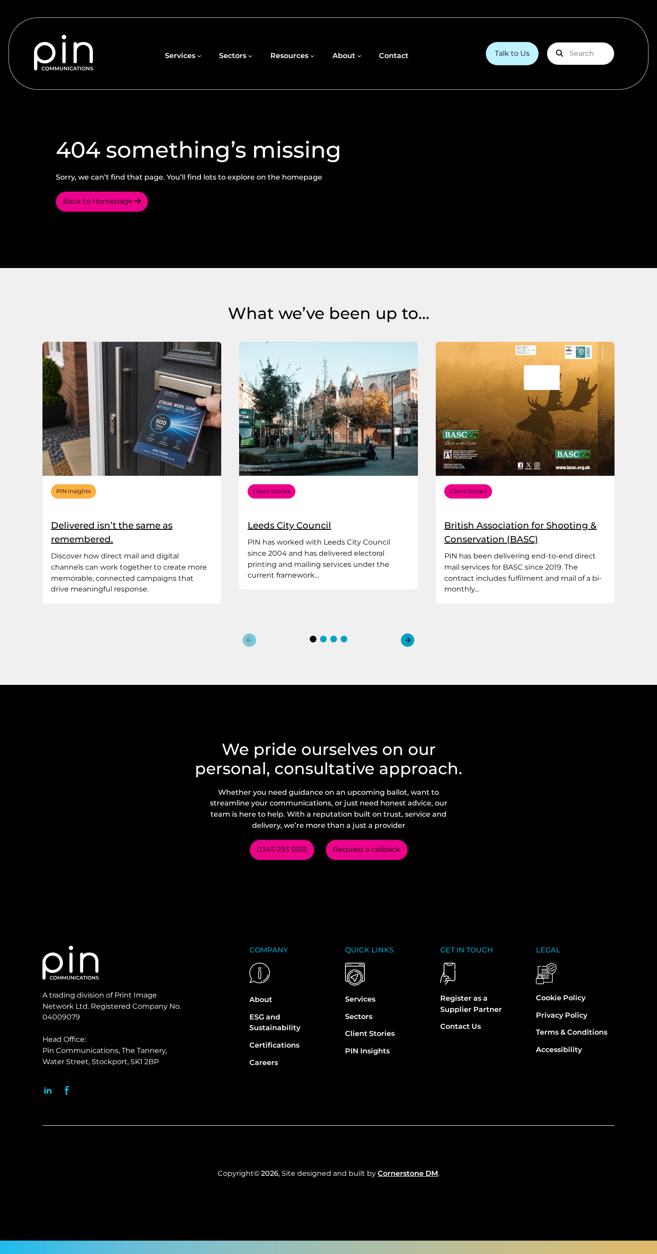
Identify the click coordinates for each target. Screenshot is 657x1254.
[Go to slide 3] (333, 639)
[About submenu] (359, 56)
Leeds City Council (289, 525)
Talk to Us (512, 53)
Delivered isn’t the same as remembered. (112, 532)
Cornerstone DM (408, 1173)
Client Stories (271, 491)
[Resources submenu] (312, 56)
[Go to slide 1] (313, 639)
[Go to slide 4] (344, 639)
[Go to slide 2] (323, 639)
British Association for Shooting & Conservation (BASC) (520, 532)
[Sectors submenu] (250, 56)
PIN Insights (73, 491)
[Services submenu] (199, 56)
